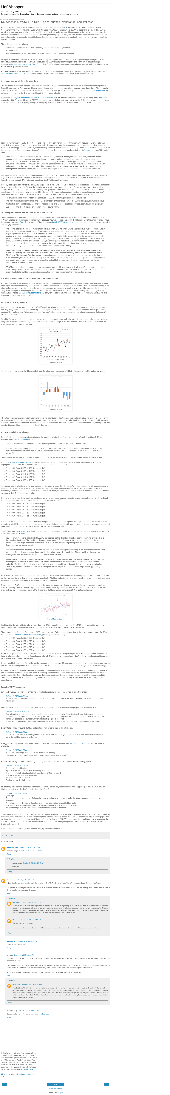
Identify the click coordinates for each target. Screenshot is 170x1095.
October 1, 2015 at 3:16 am (17, 732)
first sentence (89, 150)
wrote (23, 534)
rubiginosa (11, 941)
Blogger (60, 1093)
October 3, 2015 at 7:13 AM (31, 902)
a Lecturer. (45, 1014)
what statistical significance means (15, 74)
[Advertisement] (55, 122)
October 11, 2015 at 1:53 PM (28, 1011)
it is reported (23, 439)
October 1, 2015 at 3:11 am (17, 696)
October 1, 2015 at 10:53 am (17, 712)
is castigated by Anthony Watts (23, 64)
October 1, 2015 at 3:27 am (17, 793)
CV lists (100, 98)
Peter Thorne (25, 222)
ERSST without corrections (30, 293)
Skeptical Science (58, 619)
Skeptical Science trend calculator (27, 635)
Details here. (29, 1069)
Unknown (10, 880)
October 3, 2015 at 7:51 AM (31, 920)
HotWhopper (12, 7)
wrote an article (22, 531)
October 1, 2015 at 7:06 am (17, 766)
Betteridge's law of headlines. (31, 851)
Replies (12, 859)
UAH (60, 362)
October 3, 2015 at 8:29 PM (24, 955)
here (63, 27)
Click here (4, 1074)
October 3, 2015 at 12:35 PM (26, 941)
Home (55, 1084)
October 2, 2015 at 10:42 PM (29, 847)
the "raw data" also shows (80, 744)
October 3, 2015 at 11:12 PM (31, 985)
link (41, 762)
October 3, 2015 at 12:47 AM (33, 863)
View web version (55, 1089)
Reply (9, 854)
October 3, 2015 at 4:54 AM (25, 880)
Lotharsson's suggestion (95, 91)
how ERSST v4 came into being (65, 222)
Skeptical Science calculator (21, 462)
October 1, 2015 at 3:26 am (17, 750)
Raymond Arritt (13, 847)
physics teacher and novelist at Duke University (33, 98)
